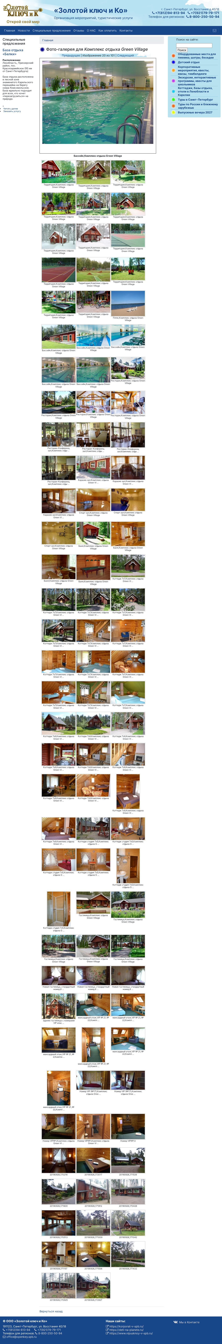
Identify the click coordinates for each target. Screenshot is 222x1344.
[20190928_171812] (93, 1192)
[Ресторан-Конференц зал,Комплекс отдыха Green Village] (58, 434)
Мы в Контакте (188, 1322)
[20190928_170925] (58, 1285)
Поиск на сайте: (187, 39)
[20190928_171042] (128, 1223)
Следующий (125, 55)
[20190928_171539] (128, 1160)
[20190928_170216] (58, 1160)
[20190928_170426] (128, 1192)
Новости (24, 30)
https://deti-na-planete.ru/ (126, 1330)
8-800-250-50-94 (204, 17)
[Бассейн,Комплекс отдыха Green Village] (58, 336)
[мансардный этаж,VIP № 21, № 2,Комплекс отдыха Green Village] (58, 1040)
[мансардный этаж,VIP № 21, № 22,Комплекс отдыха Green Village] (93, 1004)
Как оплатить (108, 30)
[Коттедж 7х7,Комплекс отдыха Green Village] (128, 566)
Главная (9, 30)
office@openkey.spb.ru (21, 1336)
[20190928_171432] (128, 1254)
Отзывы (78, 30)
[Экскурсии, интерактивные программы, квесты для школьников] (173, 81)
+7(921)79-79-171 (204, 13)
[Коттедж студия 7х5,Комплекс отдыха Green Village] (93, 828)
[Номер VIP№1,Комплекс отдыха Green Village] (58, 1126)
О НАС (91, 30)
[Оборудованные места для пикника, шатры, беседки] (173, 56)
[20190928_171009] (93, 1223)
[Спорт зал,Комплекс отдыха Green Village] (93, 500)
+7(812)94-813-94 (170, 13)
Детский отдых (189, 62)
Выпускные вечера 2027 (195, 112)
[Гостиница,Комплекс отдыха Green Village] (93, 902)
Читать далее (10, 108)
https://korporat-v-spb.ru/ (126, 1326)
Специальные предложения (52, 30)
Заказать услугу (12, 111)
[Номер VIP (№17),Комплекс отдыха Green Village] (93, 1080)
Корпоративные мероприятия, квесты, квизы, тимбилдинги (193, 70)
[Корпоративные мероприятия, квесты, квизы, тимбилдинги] (173, 70)
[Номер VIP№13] (128, 1126)
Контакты (126, 30)
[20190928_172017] (93, 1160)
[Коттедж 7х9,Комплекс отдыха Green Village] (58, 723)
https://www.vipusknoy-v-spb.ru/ (131, 1333)
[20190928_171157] (58, 1254)
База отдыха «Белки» (13, 52)
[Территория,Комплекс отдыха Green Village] (58, 172)
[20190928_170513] (58, 1223)
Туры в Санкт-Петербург (195, 99)
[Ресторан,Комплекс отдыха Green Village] (128, 368)
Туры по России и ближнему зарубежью (198, 105)
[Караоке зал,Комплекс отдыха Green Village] (93, 467)
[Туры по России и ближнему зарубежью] (173, 106)
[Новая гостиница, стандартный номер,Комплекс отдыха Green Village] (58, 976)
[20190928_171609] (58, 1192)
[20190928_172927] (93, 1285)
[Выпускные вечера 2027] (173, 112)
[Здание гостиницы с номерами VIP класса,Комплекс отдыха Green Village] (58, 1006)
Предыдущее (71, 55)
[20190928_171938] (93, 1254)
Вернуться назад (51, 1311)
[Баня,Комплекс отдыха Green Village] (93, 533)
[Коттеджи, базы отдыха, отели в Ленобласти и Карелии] (173, 91)
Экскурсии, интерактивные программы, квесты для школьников (197, 81)
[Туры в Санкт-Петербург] (173, 99)
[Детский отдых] (173, 62)
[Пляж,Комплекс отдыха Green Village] (128, 303)
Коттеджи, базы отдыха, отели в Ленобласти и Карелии (195, 91)
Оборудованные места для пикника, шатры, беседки (197, 55)
